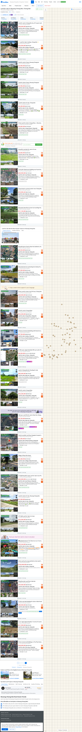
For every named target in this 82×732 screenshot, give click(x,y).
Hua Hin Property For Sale (6, 716)
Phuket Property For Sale (17, 714)
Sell (42, 1)
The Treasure (8, 687)
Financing (46, 1)
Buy (36, 1)
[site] (4, 2)
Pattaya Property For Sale (27, 714)
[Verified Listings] (7, 15)
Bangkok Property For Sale (6, 714)
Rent (39, 1)
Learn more (11, 729)
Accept (4, 729)
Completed (18, 11)
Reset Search (47, 5)
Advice (54, 1)
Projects (50, 1)
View (23, 230)
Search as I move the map (76, 9)
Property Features (6, 230)
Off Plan (13, 11)
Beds (10, 5)
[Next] (26, 663)
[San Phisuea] (34, 675)
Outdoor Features (16, 230)
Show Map (40, 9)
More (33, 5)
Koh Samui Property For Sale (17, 716)
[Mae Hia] (12, 675)
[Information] (9, 14)
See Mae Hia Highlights (14, 678)
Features (26, 5)
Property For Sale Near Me (6, 720)
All (9, 11)
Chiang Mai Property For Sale (29, 716)
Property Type (18, 5)
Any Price (4, 5)
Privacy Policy (18, 727)
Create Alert (38, 144)
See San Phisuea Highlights (37, 678)
